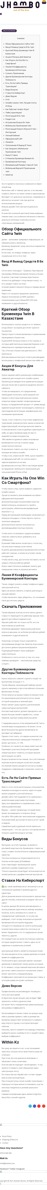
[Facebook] (34, 1106)
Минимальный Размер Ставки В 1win (21, 165)
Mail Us (4, 1158)
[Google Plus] (43, 1106)
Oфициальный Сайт (14, 139)
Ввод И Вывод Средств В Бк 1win (19, 47)
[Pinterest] (39, 1106)
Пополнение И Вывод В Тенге (18, 145)
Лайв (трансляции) (13, 112)
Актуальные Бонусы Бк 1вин (17, 122)
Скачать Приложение (14, 73)
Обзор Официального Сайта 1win (19, 44)
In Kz (7, 99)
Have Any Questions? (11, 1148)
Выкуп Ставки (11, 155)
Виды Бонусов (11, 89)
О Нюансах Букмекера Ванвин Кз (19, 158)
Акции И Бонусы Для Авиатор (18, 57)
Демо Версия (11, 96)
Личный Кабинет (12, 135)
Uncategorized (9, 31)
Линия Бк (9, 142)
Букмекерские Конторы (15, 161)
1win (39, 998)
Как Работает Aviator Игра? (17, 109)
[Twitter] (30, 1106)
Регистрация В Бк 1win (15, 116)
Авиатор (9, 175)
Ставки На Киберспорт (15, 93)
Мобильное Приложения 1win (18, 125)
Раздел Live (10, 119)
